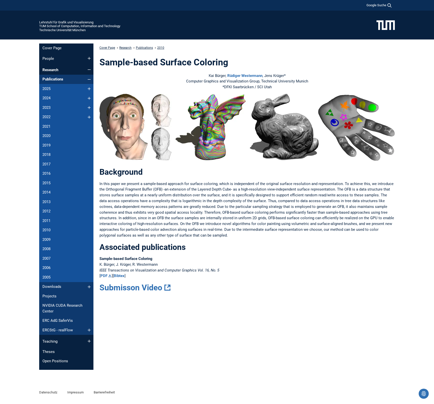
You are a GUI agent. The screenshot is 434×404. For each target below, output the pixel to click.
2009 (46, 239)
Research (50, 70)
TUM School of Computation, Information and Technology (79, 26)
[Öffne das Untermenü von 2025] (89, 89)
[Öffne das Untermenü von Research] (89, 70)
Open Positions (55, 361)
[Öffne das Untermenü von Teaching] (89, 341)
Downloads (51, 286)
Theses (48, 351)
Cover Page (52, 48)
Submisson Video (130, 287)
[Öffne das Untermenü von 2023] (89, 108)
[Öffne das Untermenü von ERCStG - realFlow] (89, 330)
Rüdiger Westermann (244, 75)
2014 (46, 192)
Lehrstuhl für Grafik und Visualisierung (66, 22)
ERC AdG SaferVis (57, 320)
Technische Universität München (62, 30)
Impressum (75, 392)
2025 (46, 88)
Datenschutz (48, 392)
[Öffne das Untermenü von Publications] (89, 79)
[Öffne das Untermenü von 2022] (89, 117)
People (48, 58)
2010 (46, 230)
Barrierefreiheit (104, 392)
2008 (46, 249)
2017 (46, 164)
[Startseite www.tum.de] (385, 25)
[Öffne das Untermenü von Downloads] (89, 287)
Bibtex (119, 276)
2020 (46, 135)
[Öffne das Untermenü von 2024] (89, 98)
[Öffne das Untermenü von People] (89, 58)
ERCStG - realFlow (57, 330)
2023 (46, 107)
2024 (46, 98)
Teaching (50, 341)
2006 (46, 267)
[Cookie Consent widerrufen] (424, 394)
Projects (49, 296)
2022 (46, 117)
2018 (46, 154)
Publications (52, 79)
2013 (46, 202)
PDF (103, 276)
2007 (46, 258)
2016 (46, 173)
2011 (46, 220)
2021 (46, 126)
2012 (46, 211)
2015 (46, 183)
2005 (46, 277)
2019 (46, 145)
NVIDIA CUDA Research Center (62, 308)
